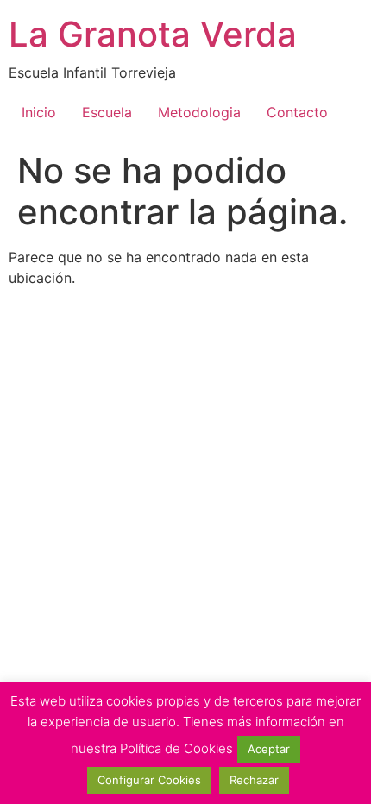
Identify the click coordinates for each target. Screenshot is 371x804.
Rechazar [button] (254, 780)
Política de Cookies (176, 748)
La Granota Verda (153, 34)
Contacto (297, 112)
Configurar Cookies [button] (149, 780)
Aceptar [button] (269, 749)
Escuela (107, 112)
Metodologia (199, 112)
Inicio (39, 112)
